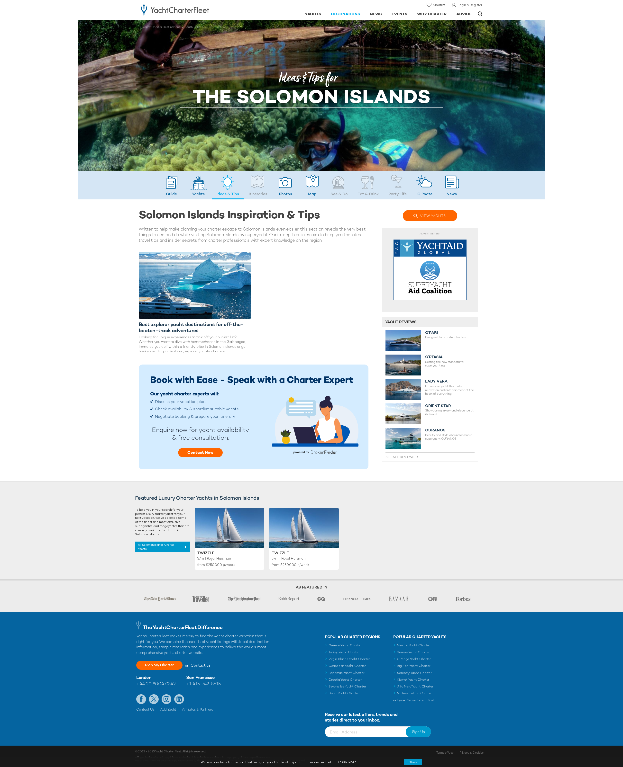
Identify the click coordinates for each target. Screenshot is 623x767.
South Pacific (193, 27)
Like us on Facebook (141, 699)
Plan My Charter (159, 665)
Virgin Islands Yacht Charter (349, 659)
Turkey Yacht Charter (344, 652)
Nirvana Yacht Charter (413, 645)
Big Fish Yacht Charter (413, 666)
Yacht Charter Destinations (161, 27)
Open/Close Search (480, 13)
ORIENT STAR (438, 406)
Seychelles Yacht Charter (347, 686)
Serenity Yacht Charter (414, 673)
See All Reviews (399, 457)
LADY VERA (436, 381)
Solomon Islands (218, 27)
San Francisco (200, 677)
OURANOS (435, 430)
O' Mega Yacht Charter (414, 659)
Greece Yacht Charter (345, 645)
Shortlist (439, 5)
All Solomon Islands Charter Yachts (156, 547)
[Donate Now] (430, 270)
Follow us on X (154, 699)
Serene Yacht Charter (413, 652)
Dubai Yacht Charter (344, 693)
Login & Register (470, 5)
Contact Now (200, 452)
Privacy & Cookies (471, 753)
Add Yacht (168, 709)
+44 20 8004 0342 (156, 684)
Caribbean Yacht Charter (347, 666)
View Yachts (433, 216)
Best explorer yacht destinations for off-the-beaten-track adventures (191, 327)
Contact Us (145, 709)
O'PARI (431, 332)
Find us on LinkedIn (179, 699)
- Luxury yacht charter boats (190, 9)
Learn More (347, 762)
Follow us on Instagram (166, 699)
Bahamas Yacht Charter (346, 673)
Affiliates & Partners (197, 709)
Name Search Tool (420, 700)
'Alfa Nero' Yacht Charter (415, 686)
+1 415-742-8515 (203, 684)
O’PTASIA (434, 357)
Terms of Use (444, 753)
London (143, 677)
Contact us (200, 665)
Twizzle (205, 552)
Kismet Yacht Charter (413, 680)
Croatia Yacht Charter (345, 680)
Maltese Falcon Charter (414, 693)
